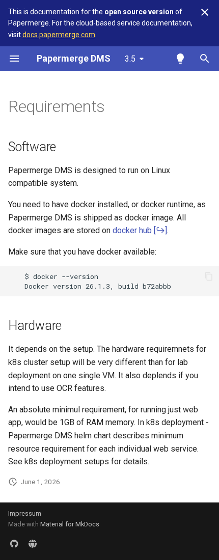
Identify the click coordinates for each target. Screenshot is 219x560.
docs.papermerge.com (58, 35)
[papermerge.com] (32, 544)
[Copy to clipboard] (209, 276)
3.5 (130, 59)
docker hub (132, 230)
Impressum (24, 513)
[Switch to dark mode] (180, 58)
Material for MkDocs (69, 524)
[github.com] (14, 544)
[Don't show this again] (205, 12)
